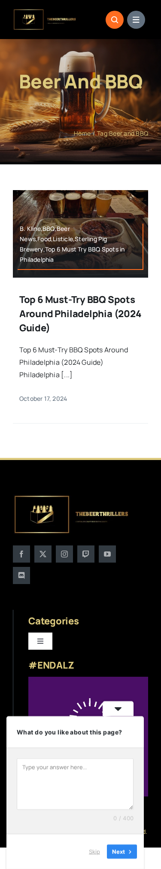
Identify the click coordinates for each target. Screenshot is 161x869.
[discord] (21, 575)
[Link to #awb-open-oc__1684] (136, 20)
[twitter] (43, 554)
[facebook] (21, 554)
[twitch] (85, 554)
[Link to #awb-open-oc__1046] (115, 20)
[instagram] (64, 554)
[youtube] (107, 554)
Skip (94, 851)
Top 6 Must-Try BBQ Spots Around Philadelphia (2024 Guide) (80, 313)
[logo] (45, 12)
